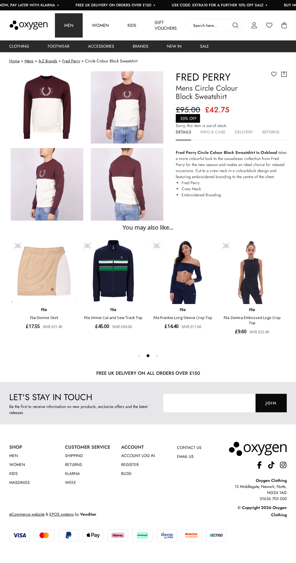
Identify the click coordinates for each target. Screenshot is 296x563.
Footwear (58, 46)
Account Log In (138, 455)
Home (14, 61)
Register (130, 464)
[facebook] (262, 465)
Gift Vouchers (166, 25)
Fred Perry (71, 61)
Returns (73, 464)
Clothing (19, 46)
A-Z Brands (47, 61)
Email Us (185, 456)
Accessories (101, 46)
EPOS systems (61, 514)
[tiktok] (274, 465)
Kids (131, 25)
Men (68, 25)
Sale (204, 46)
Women (100, 25)
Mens (29, 61)
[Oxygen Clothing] (28, 25)
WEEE (70, 482)
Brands (140, 46)
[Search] (235, 25)
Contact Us (189, 447)
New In (174, 46)
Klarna (72, 473)
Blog (126, 473)
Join (271, 403)
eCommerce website (27, 514)
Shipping (74, 455)
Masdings (19, 482)
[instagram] (283, 465)
